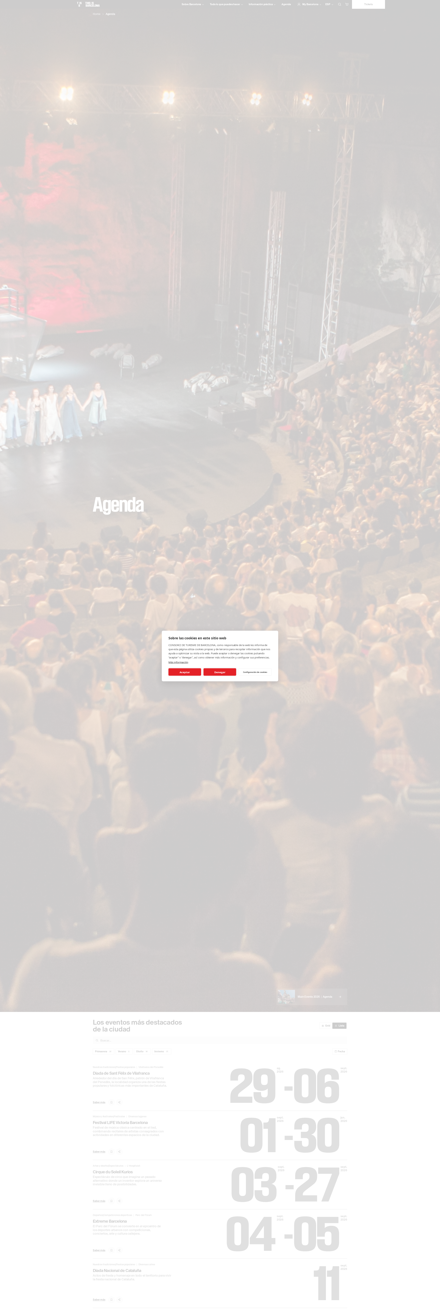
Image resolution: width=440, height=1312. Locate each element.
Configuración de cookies (255, 672)
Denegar (220, 672)
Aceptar (185, 672)
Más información (178, 662)
